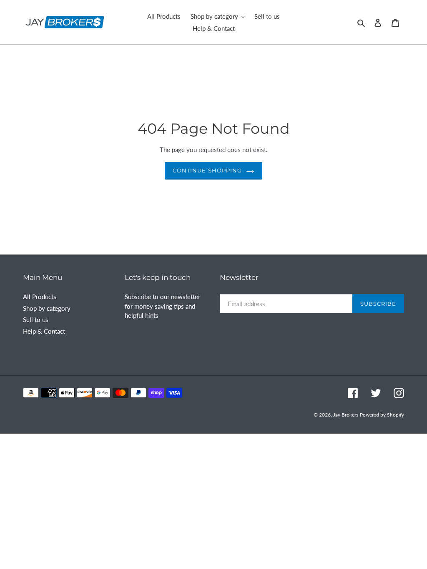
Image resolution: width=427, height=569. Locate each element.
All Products (39, 296)
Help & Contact (44, 331)
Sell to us (35, 319)
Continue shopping (207, 170)
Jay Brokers (345, 415)
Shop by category (46, 308)
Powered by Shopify (382, 415)
